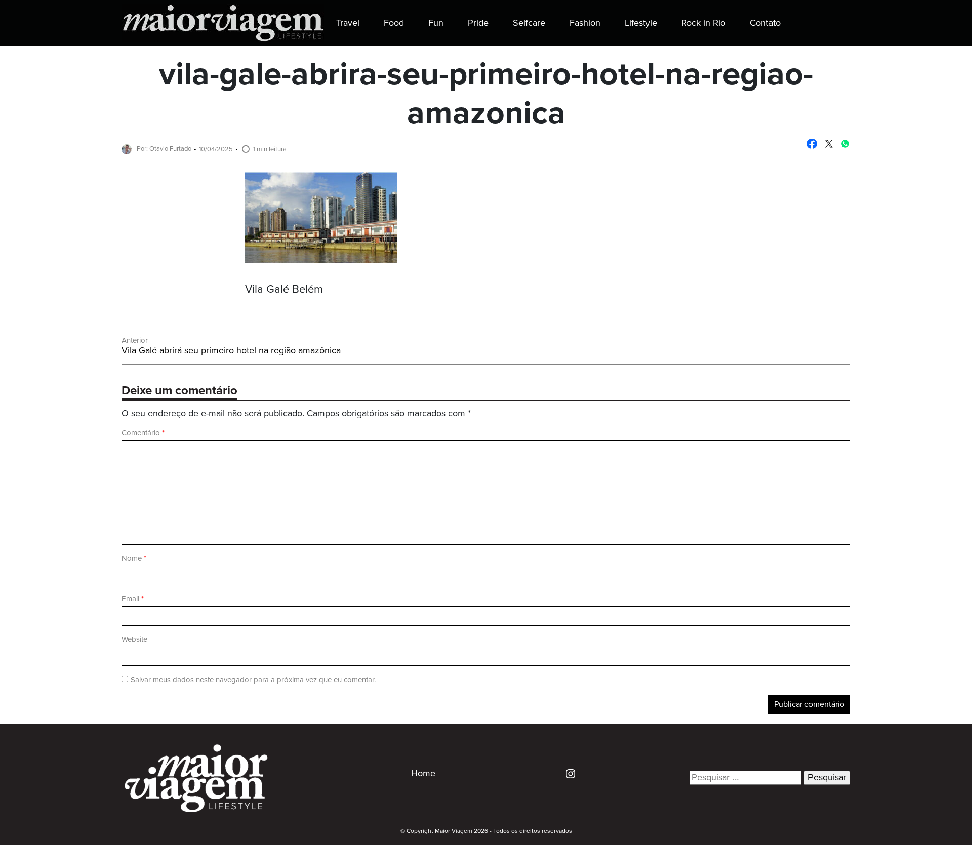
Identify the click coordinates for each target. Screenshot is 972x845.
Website (134, 639)
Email (133, 599)
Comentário (143, 433)
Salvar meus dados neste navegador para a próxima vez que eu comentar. (253, 680)
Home (423, 773)
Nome (134, 558)
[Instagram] (567, 773)
